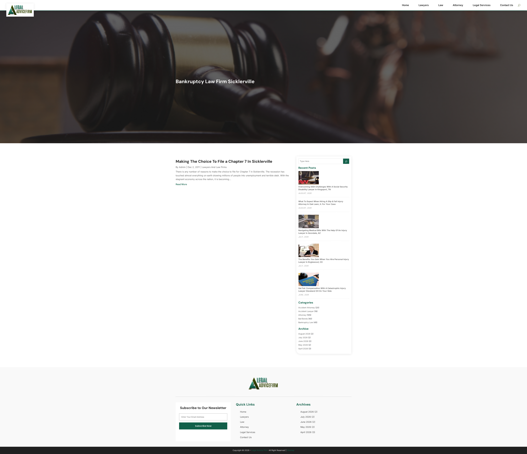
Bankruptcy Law (305, 322)
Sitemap (290, 450)
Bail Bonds (303, 318)
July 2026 (303, 337)
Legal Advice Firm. (259, 450)
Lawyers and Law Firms (214, 167)
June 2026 (303, 341)
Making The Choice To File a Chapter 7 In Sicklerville (224, 161)
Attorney (458, 5)
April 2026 (303, 348)
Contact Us (506, 5)
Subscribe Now (203, 426)
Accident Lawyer (306, 311)
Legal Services (481, 5)
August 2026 (304, 334)
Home (405, 5)
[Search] (346, 161)
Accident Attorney (306, 307)
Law (440, 5)
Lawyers (424, 5)
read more (181, 184)
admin (182, 167)
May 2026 (303, 345)
